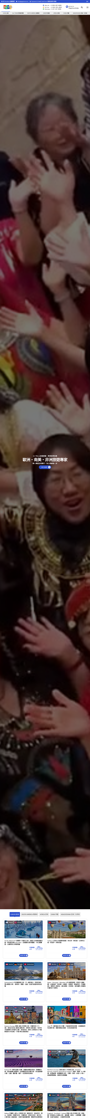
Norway (19, 922)
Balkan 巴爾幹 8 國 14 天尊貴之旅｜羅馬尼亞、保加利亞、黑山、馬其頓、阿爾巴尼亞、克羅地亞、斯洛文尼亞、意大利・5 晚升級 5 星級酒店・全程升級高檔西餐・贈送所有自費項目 (23, 1115)
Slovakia (20, 1011)
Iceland (72, 1051)
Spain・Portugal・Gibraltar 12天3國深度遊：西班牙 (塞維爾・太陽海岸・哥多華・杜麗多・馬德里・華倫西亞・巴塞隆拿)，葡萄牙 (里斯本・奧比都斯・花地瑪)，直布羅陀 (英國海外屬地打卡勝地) (66, 985)
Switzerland (30, 964)
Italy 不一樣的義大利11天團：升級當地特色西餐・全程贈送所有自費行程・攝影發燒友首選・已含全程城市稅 (66, 1027)
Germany (19, 964)
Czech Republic (30, 1008)
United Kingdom (64, 1095)
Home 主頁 (6, 13)
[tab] (15, 914)
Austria (11, 964)
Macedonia (12, 1098)
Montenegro (22, 1098)
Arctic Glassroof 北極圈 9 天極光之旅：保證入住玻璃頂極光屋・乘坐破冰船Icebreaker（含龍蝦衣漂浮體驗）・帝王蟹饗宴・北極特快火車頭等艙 (23, 942)
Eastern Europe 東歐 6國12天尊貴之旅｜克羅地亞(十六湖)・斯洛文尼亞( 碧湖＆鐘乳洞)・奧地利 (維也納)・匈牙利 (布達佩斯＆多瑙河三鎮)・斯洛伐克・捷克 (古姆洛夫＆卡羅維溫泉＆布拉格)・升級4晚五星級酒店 (23, 1029)
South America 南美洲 (33, 13)
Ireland (53, 1095)
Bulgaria (19, 1095)
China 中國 (66, 13)
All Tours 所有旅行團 (17, 13)
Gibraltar (54, 964)
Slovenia (29, 1011)
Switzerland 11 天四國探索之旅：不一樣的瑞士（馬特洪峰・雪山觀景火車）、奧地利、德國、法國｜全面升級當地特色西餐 (23, 984)
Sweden (63, 1055)
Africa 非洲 (57, 13)
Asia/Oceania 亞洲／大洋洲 (80, 13)
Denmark (54, 1051)
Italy (53, 1008)
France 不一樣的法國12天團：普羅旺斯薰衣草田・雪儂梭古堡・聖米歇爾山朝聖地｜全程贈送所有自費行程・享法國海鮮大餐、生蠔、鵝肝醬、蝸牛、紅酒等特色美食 (23, 1071)
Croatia (19, 1008)
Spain (71, 964)
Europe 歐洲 (46, 13)
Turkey (53, 922)
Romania (33, 1098)
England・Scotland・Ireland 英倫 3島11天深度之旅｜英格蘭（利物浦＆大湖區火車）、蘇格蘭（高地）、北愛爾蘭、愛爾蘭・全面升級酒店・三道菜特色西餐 (66, 1115)
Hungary (11, 1011)
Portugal (63, 964)
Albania (11, 1095)
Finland (11, 922)
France (11, 1051)
